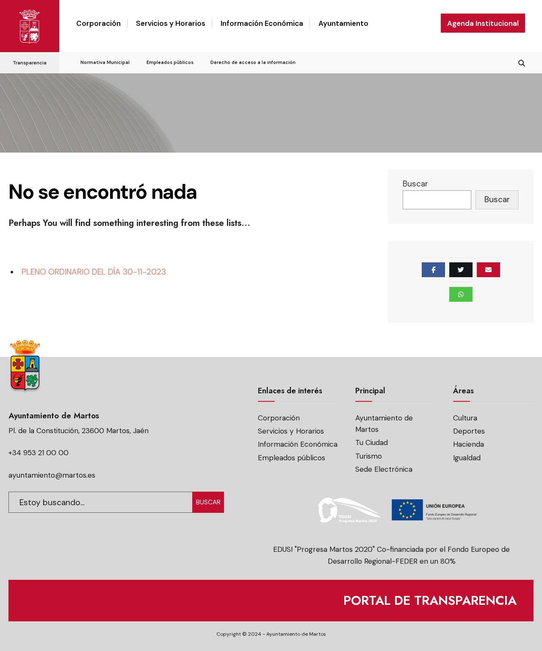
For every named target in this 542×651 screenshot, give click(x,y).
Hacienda (468, 444)
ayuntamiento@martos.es (51, 475)
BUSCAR (208, 502)
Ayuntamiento (343, 23)
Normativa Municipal (105, 62)
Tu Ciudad (371, 442)
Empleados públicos (170, 62)
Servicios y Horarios (170, 23)
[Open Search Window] (521, 62)
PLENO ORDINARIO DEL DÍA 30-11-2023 (94, 272)
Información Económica (262, 23)
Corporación (98, 23)
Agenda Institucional (483, 23)
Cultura (465, 418)
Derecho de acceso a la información (253, 62)
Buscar (415, 183)
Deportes (469, 431)
